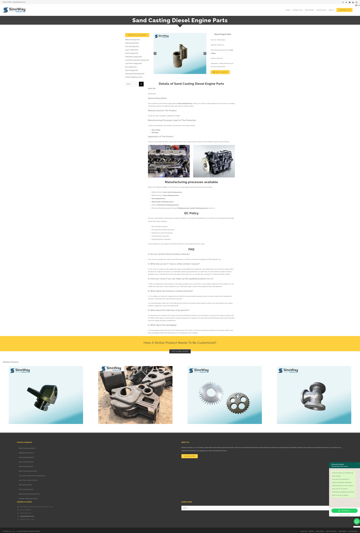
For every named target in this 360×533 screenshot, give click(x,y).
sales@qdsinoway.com (19, 2)
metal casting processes (171, 195)
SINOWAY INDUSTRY (35, 531)
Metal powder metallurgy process (163, 202)
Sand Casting (156, 130)
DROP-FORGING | (343, 531)
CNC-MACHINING (353, 531)
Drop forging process (158, 198)
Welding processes (183, 208)
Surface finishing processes (199, 208)
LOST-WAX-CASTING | (332, 531)
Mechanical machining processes (168, 205)
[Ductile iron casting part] (180, 53)
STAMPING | (312, 531)
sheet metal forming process (172, 192)
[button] (155, 53)
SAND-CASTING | (321, 531)
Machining (155, 132)
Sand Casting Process (185, 103)
